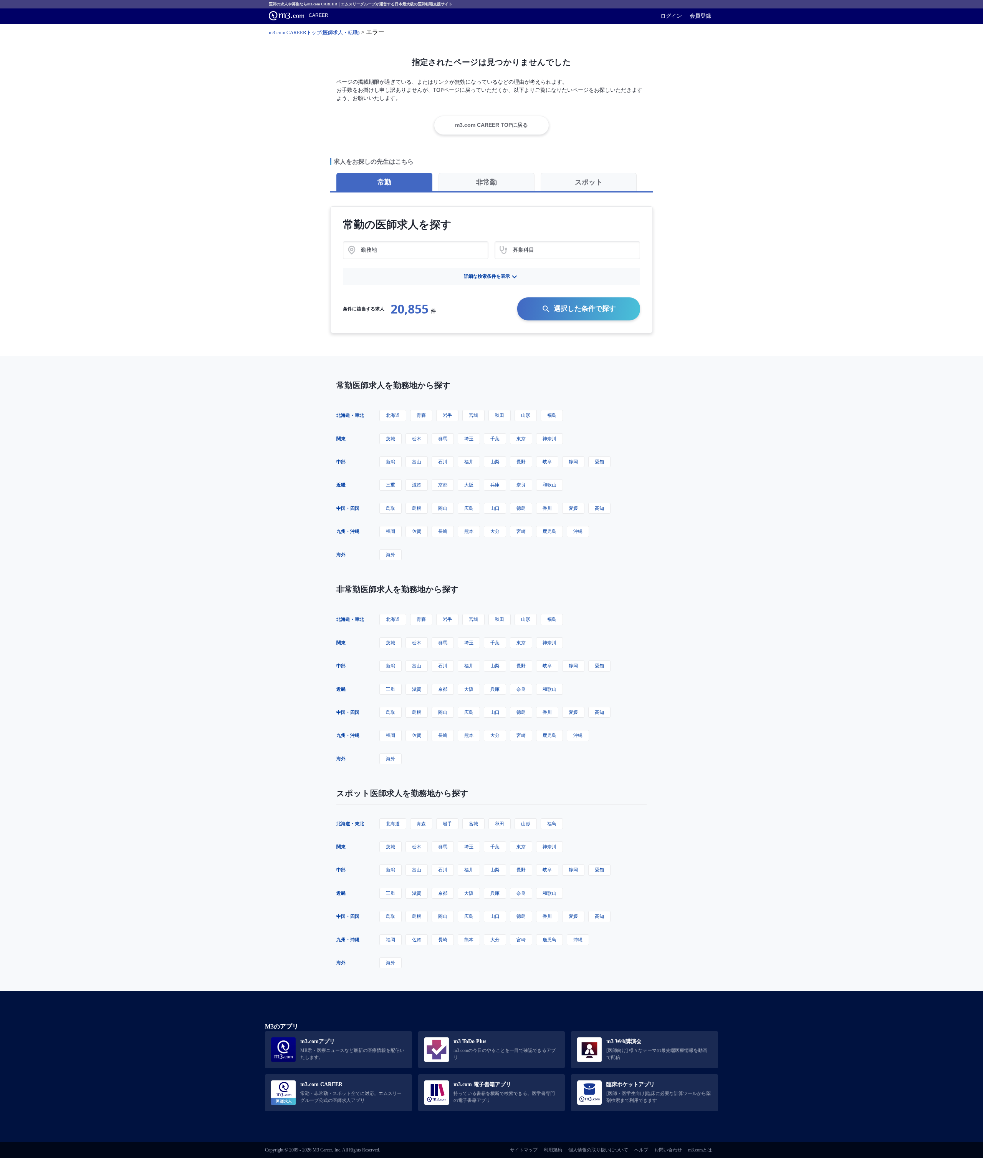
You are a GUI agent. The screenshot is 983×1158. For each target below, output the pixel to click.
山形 (525, 415)
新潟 (390, 461)
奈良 (521, 484)
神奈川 (549, 438)
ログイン (671, 16)
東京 (521, 438)
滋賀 (416, 484)
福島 (551, 415)
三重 (390, 484)
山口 (495, 508)
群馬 (442, 438)
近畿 (341, 484)
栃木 (416, 438)
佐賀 (416, 531)
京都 (442, 484)
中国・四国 (347, 508)
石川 (442, 461)
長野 (521, 461)
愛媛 (573, 508)
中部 (341, 461)
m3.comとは (700, 1150)
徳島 (521, 508)
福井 (468, 461)
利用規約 (553, 1150)
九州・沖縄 (347, 531)
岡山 (442, 508)
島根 (416, 508)
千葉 (495, 438)
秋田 (499, 415)
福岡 (390, 531)
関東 (341, 438)
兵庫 (495, 484)
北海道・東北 (350, 415)
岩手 (447, 415)
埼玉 (468, 438)
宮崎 (521, 531)
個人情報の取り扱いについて (598, 1150)
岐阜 (547, 461)
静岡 (573, 461)
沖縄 (578, 531)
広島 (468, 508)
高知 (599, 508)
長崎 (442, 531)
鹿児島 (549, 531)
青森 (421, 415)
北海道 (393, 415)
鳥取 (390, 508)
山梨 (495, 461)
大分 (495, 531)
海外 (341, 554)
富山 (416, 461)
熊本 (468, 531)
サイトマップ (524, 1150)
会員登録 (700, 16)
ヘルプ (641, 1150)
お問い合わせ (668, 1150)
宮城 (473, 415)
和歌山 (549, 484)
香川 (547, 508)
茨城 (390, 438)
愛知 (599, 461)
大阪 (468, 484)
